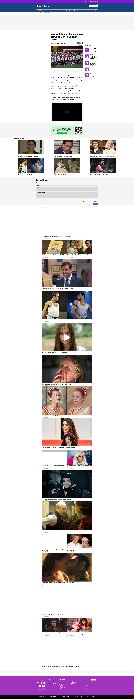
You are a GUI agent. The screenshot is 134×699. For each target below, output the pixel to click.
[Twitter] (82, 43)
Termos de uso (53, 696)
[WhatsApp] (80, 43)
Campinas (86, 685)
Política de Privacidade (65, 696)
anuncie (65, 10)
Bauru (85, 683)
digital (70, 10)
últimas (41, 10)
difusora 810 (76, 10)
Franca (85, 687)
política (60, 10)
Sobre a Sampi (42, 696)
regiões (45, 10)
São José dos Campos (88, 691)
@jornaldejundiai (52, 680)
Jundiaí (85, 688)
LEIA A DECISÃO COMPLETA (69, 93)
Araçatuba (86, 682)
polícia (50, 10)
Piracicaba (86, 690)
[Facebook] (78, 43)
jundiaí (55, 10)
